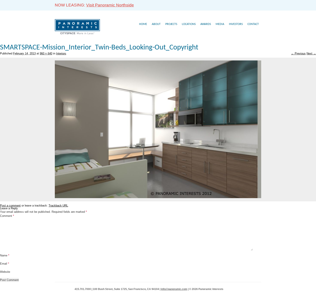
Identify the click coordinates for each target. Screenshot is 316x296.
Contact (253, 24)
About (156, 24)
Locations (189, 24)
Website (5, 271)
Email (4, 263)
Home (143, 24)
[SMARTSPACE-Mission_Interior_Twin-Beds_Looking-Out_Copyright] (158, 197)
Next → (311, 53)
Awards (205, 24)
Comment (7, 215)
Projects (171, 24)
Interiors (61, 53)
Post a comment (10, 205)
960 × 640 (46, 53)
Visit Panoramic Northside (110, 5)
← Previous (298, 53)
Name (4, 255)
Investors (236, 24)
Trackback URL (58, 205)
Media (220, 24)
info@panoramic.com (174, 289)
